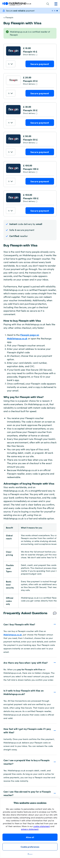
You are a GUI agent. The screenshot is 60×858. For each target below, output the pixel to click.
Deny (30, 854)
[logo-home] (16, 4)
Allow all (30, 837)
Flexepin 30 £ (30, 110)
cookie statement (41, 826)
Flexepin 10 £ (30, 51)
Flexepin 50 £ (30, 139)
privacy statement (30, 829)
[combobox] (10, 64)
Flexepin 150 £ (31, 198)
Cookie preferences (30, 846)
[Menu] (56, 4)
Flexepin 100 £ (31, 168)
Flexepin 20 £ (30, 80)
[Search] (48, 4)
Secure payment (39, 63)
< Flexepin (8, 17)
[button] (30, 624)
